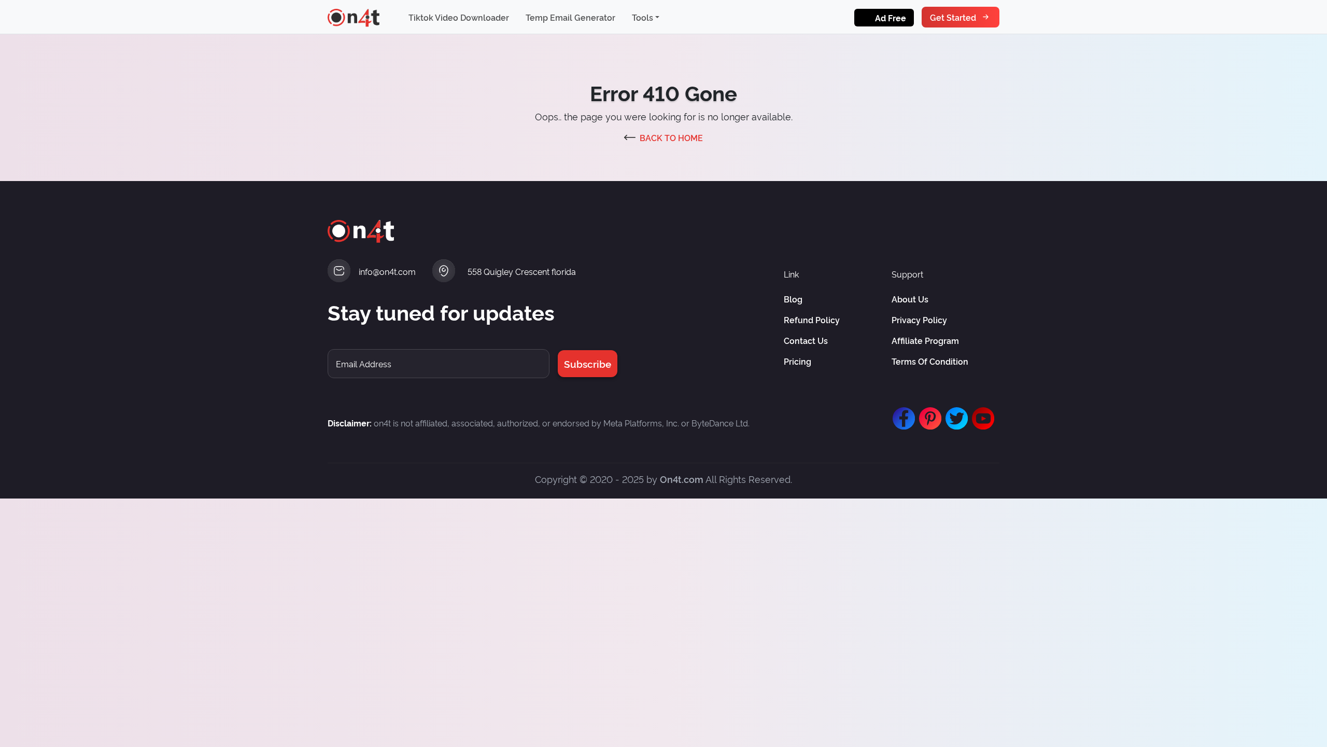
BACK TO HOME (671, 137)
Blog (793, 299)
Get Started (953, 17)
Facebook (901, 413)
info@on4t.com (387, 271)
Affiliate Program (925, 340)
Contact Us (806, 340)
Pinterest (928, 413)
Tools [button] (642, 17)
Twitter (954, 413)
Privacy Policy (919, 319)
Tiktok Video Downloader (458, 17)
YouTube (981, 413)
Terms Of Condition (930, 361)
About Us (910, 299)
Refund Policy (812, 319)
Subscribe (587, 363)
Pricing (797, 361)
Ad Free (890, 17)
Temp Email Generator (570, 17)
